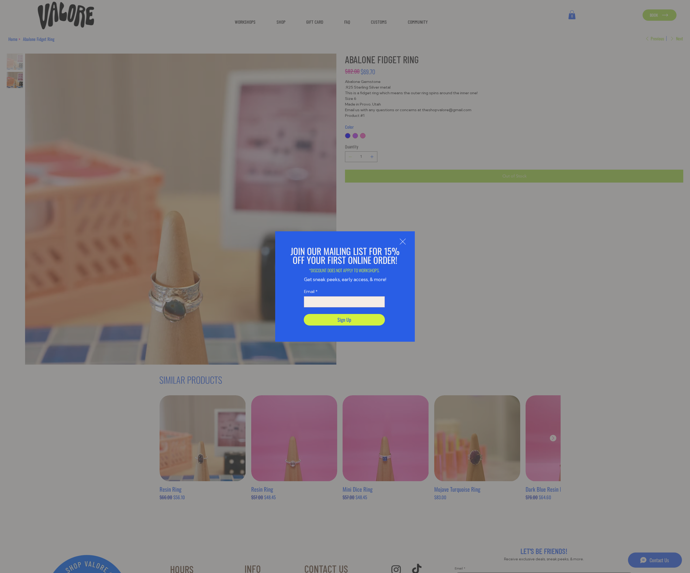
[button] (403, 242)
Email (311, 291)
